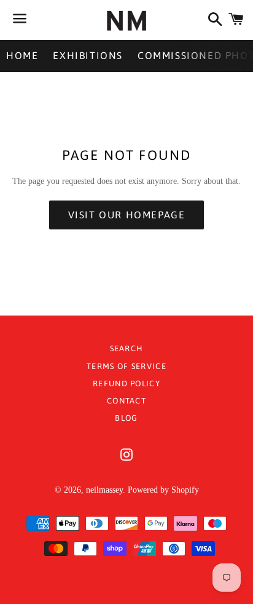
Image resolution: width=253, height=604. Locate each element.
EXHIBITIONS (88, 55)
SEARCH (127, 348)
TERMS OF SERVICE (126, 366)
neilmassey (104, 490)
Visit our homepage (126, 214)
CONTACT (126, 400)
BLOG (126, 418)
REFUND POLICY (126, 383)
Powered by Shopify (163, 490)
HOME (22, 55)
